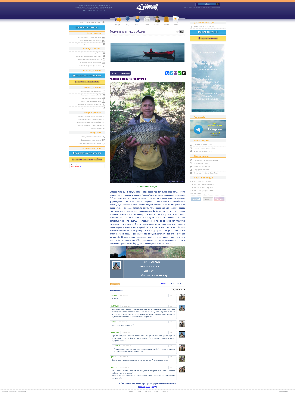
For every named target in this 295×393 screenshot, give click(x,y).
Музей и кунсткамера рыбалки (91, 101)
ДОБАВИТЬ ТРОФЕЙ (209, 32)
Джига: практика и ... (208, 181)
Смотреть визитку (159, 275)
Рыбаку (156, 24)
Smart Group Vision (283, 391)
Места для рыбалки (208, 187)
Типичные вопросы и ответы (202, 151)
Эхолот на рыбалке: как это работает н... (91, 119)
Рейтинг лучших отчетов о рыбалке (89, 37)
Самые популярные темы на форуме (89, 44)
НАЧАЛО (131, 391)
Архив (166, 24)
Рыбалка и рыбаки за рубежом (91, 98)
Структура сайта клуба (201, 170)
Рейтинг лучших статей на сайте (90, 41)
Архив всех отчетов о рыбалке (91, 53)
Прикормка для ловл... (208, 191)
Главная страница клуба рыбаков (90, 22)
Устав (176, 24)
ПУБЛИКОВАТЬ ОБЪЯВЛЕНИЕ (88, 76)
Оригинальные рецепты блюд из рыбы (89, 56)
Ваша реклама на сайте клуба (91, 140)
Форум (117, 24)
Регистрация (144, 386)
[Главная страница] (147, 7)
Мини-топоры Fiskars (98, 128)
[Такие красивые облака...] (118, 252)
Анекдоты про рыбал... (208, 194)
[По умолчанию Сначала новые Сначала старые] (178, 289)
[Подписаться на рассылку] (196, 200)
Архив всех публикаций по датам (90, 92)
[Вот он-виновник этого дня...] (147, 182)
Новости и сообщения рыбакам (90, 62)
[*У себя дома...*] (155, 252)
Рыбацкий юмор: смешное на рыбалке (89, 104)
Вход (127, 24)
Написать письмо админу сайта (204, 148)
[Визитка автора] (116, 268)
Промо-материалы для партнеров (89, 143)
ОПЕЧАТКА (147, 391)
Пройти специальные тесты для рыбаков (88, 108)
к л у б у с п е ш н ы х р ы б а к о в (147, 12)
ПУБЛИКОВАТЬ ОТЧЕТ (88, 27)
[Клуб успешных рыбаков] (219, 201)
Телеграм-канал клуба (201, 163)
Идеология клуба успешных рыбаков (206, 160)
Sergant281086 (75, 166)
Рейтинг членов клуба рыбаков (204, 27)
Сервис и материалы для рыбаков (90, 66)
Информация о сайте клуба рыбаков (205, 173)
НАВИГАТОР (165, 391)
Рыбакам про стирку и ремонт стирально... (91, 125)
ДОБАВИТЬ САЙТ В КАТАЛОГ (88, 153)
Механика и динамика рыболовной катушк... (90, 122)
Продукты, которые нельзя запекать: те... (91, 116)
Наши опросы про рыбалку (203, 145)
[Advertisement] (147, 52)
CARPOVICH (125, 73)
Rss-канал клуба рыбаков (201, 166)
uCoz (24, 391)
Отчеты (114, 73)
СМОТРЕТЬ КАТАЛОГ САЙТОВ (88, 159)
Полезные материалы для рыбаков (90, 59)
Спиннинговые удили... (208, 184)
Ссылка (163, 283)
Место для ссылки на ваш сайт (91, 137)
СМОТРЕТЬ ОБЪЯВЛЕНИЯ (87, 82)
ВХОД (139, 391)
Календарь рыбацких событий (91, 95)
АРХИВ (156, 391)
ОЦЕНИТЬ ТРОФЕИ (209, 38)
